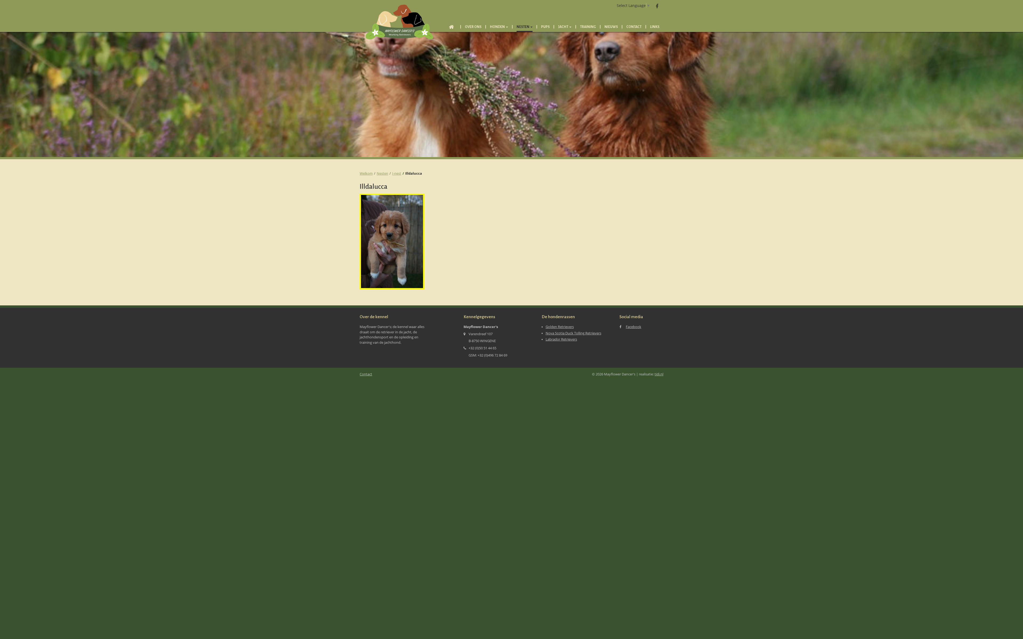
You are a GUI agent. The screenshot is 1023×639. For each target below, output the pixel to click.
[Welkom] (451, 28)
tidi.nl (659, 374)
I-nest (396, 173)
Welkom (366, 173)
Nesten (382, 173)
